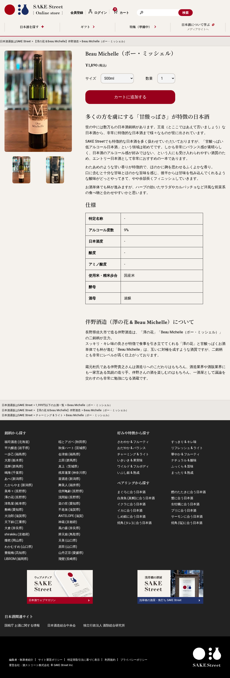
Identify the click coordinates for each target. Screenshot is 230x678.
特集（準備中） (141, 27)
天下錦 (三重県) (15, 522)
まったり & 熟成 (182, 472)
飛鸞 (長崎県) (67, 559)
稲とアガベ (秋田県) (72, 442)
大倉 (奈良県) (13, 528)
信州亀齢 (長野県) (70, 491)
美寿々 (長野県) (15, 491)
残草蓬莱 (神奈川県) (72, 472)
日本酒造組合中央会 (61, 625)
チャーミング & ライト (49, 415)
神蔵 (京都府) (67, 522)
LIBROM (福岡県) (16, 559)
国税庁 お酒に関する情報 (22, 625)
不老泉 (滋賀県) (69, 509)
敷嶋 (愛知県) (13, 509)
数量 (149, 78)
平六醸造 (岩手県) (16, 448)
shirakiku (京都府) (16, 534)
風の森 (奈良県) (69, 528)
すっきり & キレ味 (184, 442)
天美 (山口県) (67, 540)
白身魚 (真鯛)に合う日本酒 (136, 498)
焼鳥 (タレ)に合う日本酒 (134, 523)
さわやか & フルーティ (133, 442)
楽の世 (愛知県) (69, 503)
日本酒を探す (29, 27)
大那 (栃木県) (13, 460)
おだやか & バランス (131, 448)
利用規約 (110, 659)
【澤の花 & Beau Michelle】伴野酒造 (56, 41)
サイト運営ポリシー (50, 659)
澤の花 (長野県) (15, 497)
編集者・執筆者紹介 (21, 659)
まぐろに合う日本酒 (131, 492)
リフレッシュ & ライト (187, 448)
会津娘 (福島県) (69, 454)
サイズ (90, 78)
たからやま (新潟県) (18, 485)
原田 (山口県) (67, 546)
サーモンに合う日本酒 (187, 516)
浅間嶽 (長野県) (69, 497)
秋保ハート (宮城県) (72, 448)
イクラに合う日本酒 (131, 504)
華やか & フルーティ (185, 454)
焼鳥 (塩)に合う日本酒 (186, 523)
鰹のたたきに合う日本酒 (188, 492)
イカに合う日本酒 (129, 510)
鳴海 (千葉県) (13, 472)
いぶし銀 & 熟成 (128, 472)
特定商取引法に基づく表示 (83, 659)
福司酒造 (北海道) (16, 442)
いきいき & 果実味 (130, 460)
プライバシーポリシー (133, 659)
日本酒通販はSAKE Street (15, 41)
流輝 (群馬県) (13, 466)
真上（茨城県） (69, 466)
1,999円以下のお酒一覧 (50, 405)
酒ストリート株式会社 (35, 665)
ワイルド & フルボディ (133, 466)
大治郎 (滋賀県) (15, 516)
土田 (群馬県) (67, 460)
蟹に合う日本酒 (182, 498)
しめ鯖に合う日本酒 (131, 516)
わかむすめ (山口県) (18, 546)
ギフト (85, 27)
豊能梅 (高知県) (15, 553)
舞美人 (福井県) (69, 485)
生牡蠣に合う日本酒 (185, 504)
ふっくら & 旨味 (182, 466)
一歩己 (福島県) (15, 454)
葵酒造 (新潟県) (69, 478)
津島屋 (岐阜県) (15, 503)
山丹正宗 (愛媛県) (70, 553)
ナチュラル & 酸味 (184, 460)
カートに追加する (130, 96)
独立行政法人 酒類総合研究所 (104, 625)
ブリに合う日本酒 (183, 510)
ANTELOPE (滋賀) (70, 516)
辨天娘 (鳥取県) (69, 534)
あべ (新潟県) (13, 478)
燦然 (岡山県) (13, 540)
